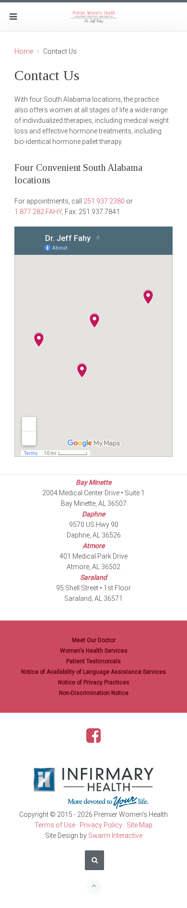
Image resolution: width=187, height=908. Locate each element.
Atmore (93, 546)
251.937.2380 (104, 201)
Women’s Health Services (94, 650)
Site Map (139, 825)
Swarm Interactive (115, 835)
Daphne (93, 514)
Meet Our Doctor (94, 640)
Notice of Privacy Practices (93, 682)
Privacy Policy (101, 825)
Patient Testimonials (93, 661)
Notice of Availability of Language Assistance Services (93, 672)
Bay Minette (93, 482)
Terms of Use (55, 825)
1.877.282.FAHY (38, 211)
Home (23, 51)
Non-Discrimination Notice (94, 693)
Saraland (93, 577)
